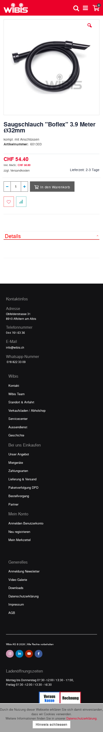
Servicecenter (18, 418)
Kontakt (13, 385)
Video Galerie (17, 579)
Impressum (16, 604)
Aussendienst (17, 427)
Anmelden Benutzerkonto (25, 523)
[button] (89, 29)
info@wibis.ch (15, 347)
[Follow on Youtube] (29, 654)
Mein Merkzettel (19, 539)
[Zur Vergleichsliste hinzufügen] (21, 201)
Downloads (15, 587)
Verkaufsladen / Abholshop (27, 410)
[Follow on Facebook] (38, 654)
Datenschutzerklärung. (81, 718)
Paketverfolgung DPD (23, 487)
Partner (13, 504)
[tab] (51, 235)
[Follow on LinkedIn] (19, 654)
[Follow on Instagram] (10, 654)
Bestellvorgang (18, 496)
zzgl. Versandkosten (17, 170)
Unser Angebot (18, 454)
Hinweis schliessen (51, 724)
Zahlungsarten (18, 470)
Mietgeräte (15, 462)
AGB (11, 612)
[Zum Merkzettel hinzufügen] (9, 201)
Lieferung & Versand (22, 479)
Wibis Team (16, 394)
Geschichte (16, 435)
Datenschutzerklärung (23, 596)
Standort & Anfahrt (21, 402)
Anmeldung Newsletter (24, 571)
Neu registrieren (19, 531)
